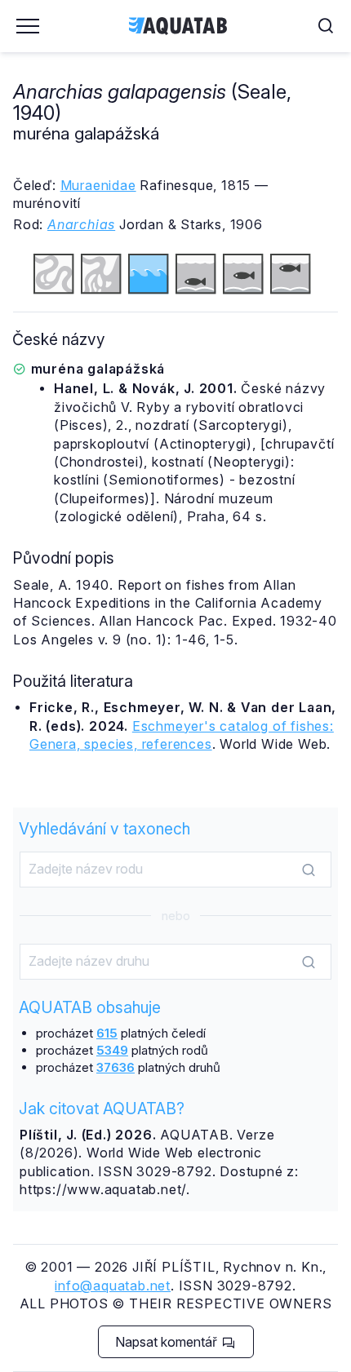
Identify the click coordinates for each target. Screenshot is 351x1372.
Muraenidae (98, 185)
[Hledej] (308, 870)
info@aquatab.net (113, 1285)
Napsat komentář (167, 1342)
